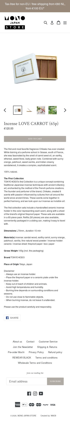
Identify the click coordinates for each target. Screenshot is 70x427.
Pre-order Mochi (16, 352)
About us (17, 341)
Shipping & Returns (47, 347)
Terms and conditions (46, 357)
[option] (17, 110)
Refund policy (55, 352)
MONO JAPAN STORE (27, 415)
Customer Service (48, 341)
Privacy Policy (36, 352)
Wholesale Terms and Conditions (35, 362)
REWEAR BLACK (21, 357)
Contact (30, 341)
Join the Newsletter (23, 347)
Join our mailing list (35, 373)
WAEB (53, 415)
